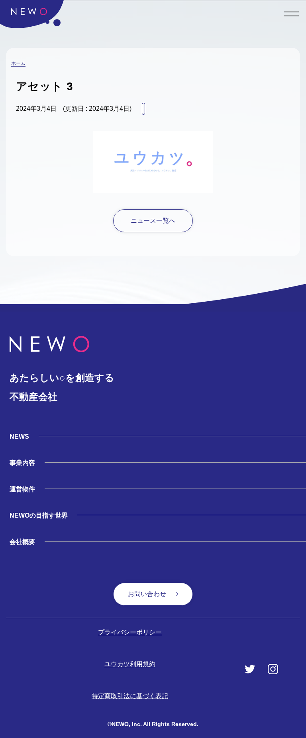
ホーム (18, 63)
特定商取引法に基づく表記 (130, 696)
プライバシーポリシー (130, 632)
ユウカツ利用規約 (129, 664)
